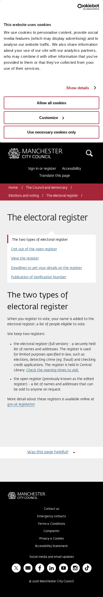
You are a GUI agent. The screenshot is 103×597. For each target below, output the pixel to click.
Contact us (51, 509)
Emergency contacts (51, 516)
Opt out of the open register (34, 249)
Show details (77, 88)
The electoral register (62, 196)
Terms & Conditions (51, 524)
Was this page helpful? (47, 452)
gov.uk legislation (21, 404)
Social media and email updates (52, 557)
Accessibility (71, 168)
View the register (25, 258)
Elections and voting (23, 196)
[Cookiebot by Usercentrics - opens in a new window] (77, 7)
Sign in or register (42, 168)
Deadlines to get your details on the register (46, 268)
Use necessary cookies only (51, 132)
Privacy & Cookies (51, 538)
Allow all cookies (51, 103)
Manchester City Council (43, 150)
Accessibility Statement (51, 546)
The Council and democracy (47, 188)
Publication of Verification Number (38, 277)
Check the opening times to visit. (52, 370)
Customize (48, 118)
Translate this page (54, 176)
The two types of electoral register (40, 240)
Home (13, 188)
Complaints (51, 531)
